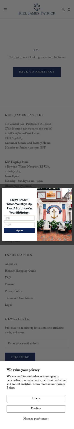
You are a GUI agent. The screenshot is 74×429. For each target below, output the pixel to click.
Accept (36, 398)
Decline (36, 408)
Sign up (19, 230)
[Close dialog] (69, 190)
